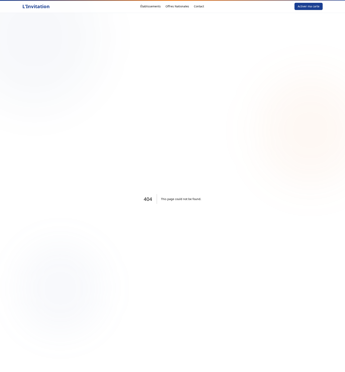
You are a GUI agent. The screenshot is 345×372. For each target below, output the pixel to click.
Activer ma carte (308, 6)
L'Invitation (36, 6)
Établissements (150, 6)
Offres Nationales (177, 6)
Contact (199, 6)
